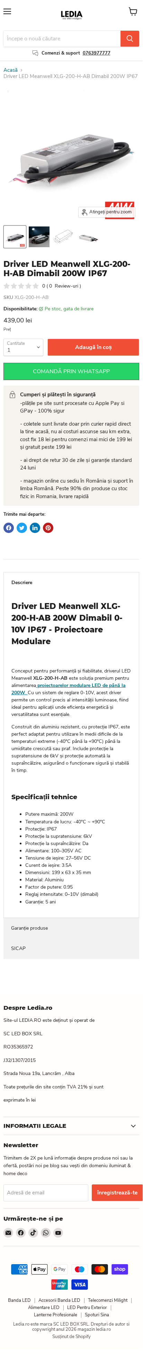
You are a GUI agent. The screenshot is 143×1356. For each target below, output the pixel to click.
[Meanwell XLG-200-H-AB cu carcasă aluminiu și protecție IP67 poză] (88, 237)
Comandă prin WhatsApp (71, 371)
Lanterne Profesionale (55, 1315)
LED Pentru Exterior (87, 1308)
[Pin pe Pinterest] (48, 528)
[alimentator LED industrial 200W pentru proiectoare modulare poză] (39, 237)
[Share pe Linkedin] (35, 528)
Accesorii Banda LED (59, 1300)
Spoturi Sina (97, 1315)
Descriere (21, 582)
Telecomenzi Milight (107, 1300)
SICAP (18, 948)
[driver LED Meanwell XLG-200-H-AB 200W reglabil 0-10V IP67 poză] (15, 237)
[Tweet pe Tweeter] (22, 528)
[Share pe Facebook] (8, 528)
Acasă (10, 70)
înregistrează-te (117, 1193)
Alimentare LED (44, 1308)
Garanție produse (29, 928)
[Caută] (129, 39)
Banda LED (19, 1300)
